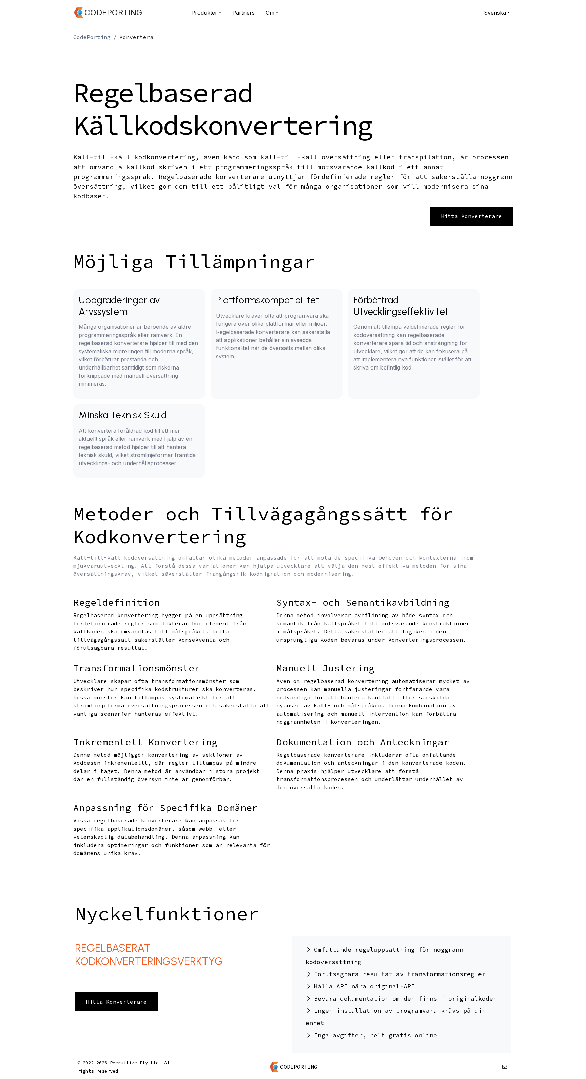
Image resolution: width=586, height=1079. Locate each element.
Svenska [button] (495, 12)
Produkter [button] (204, 12)
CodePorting (92, 37)
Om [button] (270, 12)
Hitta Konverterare (471, 216)
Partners (243, 12)
